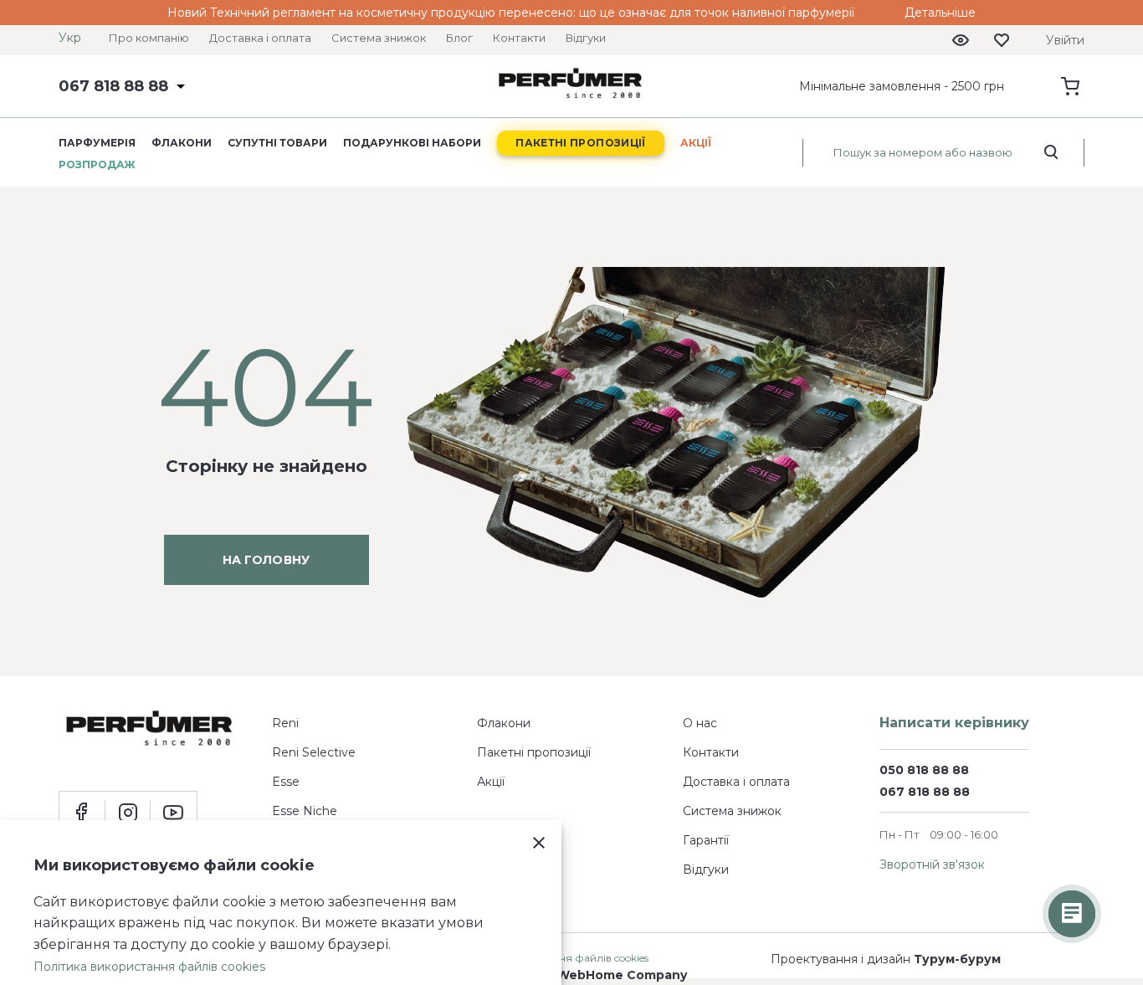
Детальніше (940, 12)
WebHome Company (621, 974)
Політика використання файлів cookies (149, 966)
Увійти (1065, 40)
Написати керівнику (954, 723)
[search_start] (1051, 152)
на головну (266, 559)
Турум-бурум (957, 959)
